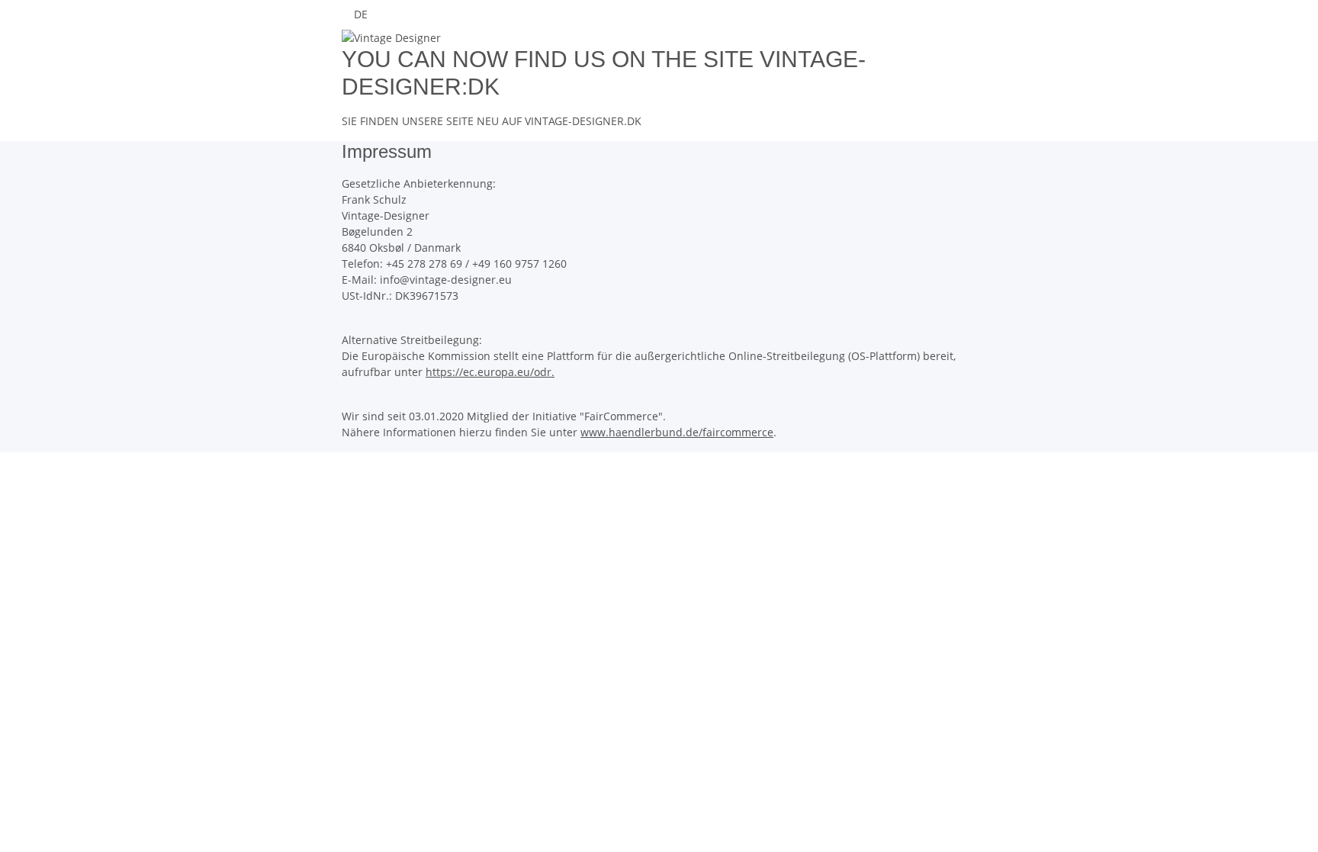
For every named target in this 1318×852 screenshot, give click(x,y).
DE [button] (362, 14)
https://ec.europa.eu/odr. (490, 372)
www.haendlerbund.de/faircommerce (676, 432)
